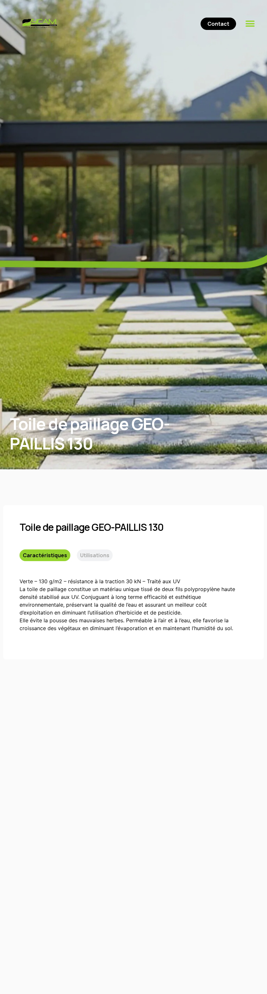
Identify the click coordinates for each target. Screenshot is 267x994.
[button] (250, 23)
